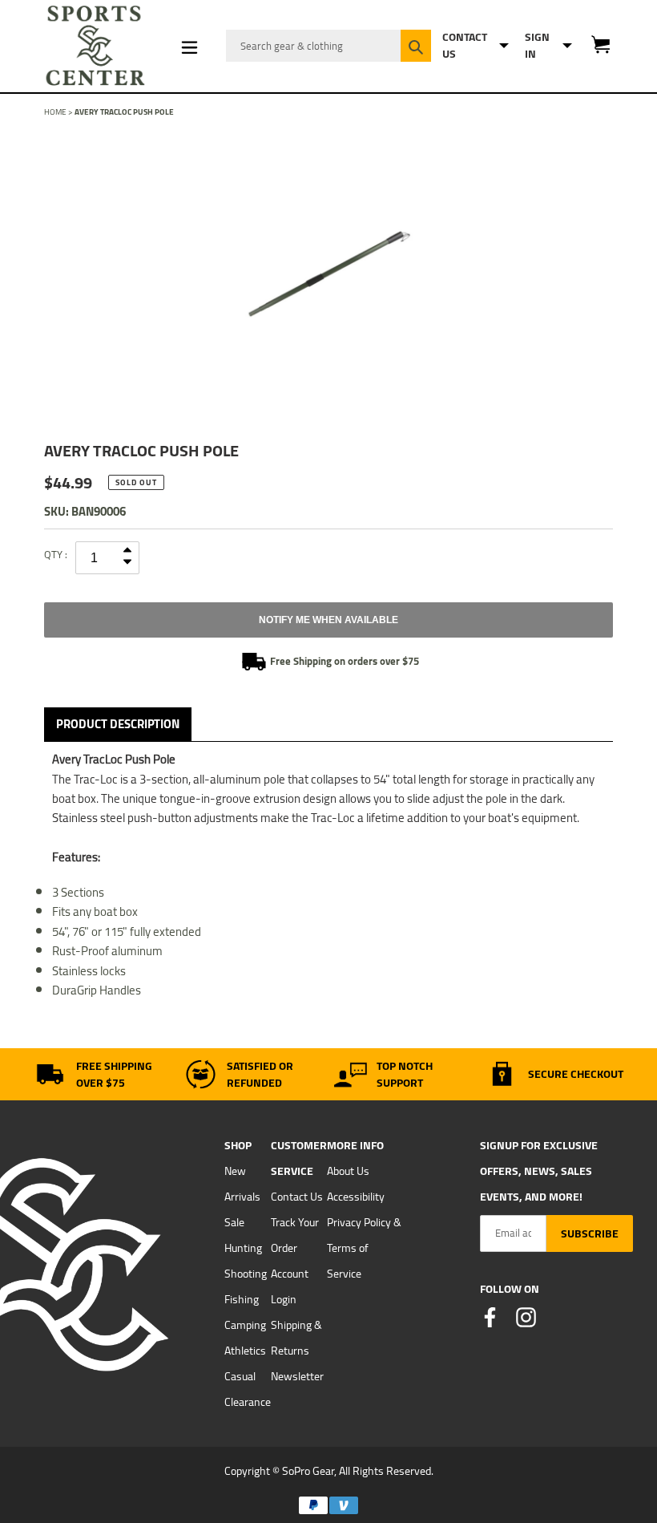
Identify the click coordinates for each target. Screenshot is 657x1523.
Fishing (241, 1299)
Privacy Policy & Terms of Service (364, 1248)
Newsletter (297, 1376)
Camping (245, 1324)
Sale (234, 1222)
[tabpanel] (328, 274)
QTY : (55, 554)
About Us (348, 1170)
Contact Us (297, 1196)
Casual (240, 1376)
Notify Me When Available (328, 620)
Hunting (243, 1247)
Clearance (247, 1401)
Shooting (245, 1273)
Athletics (245, 1350)
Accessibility (356, 1196)
